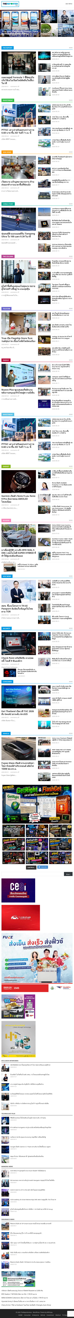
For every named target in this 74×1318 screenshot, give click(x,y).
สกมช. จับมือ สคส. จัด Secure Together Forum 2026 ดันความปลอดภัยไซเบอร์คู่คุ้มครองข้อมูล (62, 636)
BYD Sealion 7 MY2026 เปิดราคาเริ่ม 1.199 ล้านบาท (19, 1294)
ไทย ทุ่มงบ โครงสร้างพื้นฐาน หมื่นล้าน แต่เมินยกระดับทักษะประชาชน (61, 286)
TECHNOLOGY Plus (8, 1113)
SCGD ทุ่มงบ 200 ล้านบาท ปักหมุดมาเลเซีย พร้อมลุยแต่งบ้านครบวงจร (61, 194)
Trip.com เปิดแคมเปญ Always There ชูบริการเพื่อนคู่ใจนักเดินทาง (20, 32)
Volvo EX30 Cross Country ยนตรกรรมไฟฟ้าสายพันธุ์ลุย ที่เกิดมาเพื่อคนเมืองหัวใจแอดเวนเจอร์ (62, 528)
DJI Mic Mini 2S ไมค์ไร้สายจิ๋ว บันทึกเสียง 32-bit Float (62, 496)
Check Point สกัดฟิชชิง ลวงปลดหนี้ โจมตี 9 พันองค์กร (17, 659)
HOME (20, 1315)
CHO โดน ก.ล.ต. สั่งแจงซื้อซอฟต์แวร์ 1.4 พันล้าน (60, 118)
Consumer (27, 1315)
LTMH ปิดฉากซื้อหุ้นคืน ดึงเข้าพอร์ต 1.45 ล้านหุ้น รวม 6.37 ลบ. (61, 142)
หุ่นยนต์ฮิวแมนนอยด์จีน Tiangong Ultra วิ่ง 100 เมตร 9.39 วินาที (18, 235)
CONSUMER (7, 682)
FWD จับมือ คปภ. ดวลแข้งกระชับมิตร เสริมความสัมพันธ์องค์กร (30, 1252)
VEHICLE (6, 733)
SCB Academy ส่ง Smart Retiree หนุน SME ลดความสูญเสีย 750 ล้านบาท (33, 1199)
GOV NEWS (7, 576)
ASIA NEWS (7, 152)
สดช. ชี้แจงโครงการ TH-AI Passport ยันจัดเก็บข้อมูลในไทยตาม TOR (65, 18)
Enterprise (35, 1315)
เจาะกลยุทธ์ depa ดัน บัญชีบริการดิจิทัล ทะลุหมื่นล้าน (26, 1084)
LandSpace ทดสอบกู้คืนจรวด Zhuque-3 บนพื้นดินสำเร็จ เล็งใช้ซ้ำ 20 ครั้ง (61, 210)
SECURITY (6, 628)
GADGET (6, 466)
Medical (58, 1315)
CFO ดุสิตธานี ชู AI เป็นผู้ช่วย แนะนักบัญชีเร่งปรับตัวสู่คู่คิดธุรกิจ (61, 78)
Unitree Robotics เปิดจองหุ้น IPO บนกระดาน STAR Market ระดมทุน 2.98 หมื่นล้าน (62, 246)
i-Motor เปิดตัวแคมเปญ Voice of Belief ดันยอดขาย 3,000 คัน (22, 1290)
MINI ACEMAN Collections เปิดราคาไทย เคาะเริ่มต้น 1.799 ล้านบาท (24, 1298)
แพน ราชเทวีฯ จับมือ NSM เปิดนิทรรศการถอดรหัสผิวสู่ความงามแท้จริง (61, 688)
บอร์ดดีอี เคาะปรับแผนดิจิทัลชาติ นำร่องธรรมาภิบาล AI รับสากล (61, 583)
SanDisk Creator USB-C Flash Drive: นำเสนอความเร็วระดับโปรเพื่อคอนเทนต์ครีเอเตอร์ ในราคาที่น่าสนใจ (62, 541)
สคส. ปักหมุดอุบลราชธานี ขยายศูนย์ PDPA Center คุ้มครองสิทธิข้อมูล (62, 648)
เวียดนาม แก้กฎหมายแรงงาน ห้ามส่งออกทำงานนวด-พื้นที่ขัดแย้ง (17, 183)
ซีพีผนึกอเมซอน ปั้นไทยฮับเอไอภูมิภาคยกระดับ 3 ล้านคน (48, 19)
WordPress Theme (39, 1312)
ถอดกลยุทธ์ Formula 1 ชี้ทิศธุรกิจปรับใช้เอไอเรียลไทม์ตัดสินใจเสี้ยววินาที (17, 80)
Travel (5, 28)
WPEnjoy (49, 1312)
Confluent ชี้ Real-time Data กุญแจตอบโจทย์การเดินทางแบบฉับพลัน (62, 90)
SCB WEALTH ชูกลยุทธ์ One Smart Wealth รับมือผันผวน (28, 1171)
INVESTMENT (8, 100)
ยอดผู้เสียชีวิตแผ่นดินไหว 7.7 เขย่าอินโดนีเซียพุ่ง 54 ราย (61, 181)
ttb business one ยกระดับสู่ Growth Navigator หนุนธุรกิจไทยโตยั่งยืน (32, 1180)
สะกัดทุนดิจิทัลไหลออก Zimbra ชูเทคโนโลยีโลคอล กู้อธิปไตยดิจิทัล (31, 1094)
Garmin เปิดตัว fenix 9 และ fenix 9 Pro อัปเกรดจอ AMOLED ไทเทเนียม (18, 498)
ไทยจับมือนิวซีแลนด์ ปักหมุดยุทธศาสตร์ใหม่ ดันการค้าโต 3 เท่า (61, 606)
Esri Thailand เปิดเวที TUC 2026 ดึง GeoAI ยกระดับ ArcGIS (17, 713)
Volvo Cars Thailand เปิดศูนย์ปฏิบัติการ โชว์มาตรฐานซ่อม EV (62, 739)
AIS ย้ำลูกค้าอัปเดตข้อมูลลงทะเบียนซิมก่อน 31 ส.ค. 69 (60, 314)
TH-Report (65, 1315)
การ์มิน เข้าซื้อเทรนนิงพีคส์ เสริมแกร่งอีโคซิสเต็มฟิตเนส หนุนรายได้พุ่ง (62, 473)
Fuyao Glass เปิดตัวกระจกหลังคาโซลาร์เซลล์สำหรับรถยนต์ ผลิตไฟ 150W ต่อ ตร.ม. (17, 765)
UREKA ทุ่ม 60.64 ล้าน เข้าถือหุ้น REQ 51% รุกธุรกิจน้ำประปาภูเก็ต (62, 107)
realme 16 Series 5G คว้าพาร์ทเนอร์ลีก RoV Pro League (62, 337)
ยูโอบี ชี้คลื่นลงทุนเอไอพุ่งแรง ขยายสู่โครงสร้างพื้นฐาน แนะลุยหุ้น (18, 287)
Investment (50, 1315)
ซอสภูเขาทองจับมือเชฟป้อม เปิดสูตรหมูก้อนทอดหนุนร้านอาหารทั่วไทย (62, 711)
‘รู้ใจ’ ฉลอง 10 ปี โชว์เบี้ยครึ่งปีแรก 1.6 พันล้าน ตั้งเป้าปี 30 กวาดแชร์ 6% (32, 1243)
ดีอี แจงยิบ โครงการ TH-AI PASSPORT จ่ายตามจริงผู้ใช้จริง (62, 617)
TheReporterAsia (26, 1312)
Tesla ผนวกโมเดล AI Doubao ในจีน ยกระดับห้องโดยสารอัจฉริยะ (61, 763)
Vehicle (42, 1315)
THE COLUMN (8, 256)
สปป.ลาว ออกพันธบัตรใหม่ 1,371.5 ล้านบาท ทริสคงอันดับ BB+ (61, 170)
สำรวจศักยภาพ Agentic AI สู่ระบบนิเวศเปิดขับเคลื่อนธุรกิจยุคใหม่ (30, 1127)
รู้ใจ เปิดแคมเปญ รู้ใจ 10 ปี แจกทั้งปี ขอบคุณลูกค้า (26, 1233)
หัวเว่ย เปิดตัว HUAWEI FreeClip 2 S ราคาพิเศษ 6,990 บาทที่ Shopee (62, 485)
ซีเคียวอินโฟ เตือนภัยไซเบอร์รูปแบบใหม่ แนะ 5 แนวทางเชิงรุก (62, 660)
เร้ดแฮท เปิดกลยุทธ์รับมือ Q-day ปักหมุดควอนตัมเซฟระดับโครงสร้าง (27, 671)
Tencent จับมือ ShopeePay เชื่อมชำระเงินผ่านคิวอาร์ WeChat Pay (61, 234)
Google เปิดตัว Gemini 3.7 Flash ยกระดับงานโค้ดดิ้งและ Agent (30, 1147)
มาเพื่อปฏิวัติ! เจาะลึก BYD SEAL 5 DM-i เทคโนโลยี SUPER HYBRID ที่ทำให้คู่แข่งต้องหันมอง (18, 552)
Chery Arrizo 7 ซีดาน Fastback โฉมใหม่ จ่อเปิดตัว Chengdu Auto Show (26, 1305)
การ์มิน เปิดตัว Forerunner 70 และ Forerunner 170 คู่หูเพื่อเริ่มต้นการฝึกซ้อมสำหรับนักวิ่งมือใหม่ (62, 509)
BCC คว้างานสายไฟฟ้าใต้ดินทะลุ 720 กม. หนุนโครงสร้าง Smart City (61, 366)
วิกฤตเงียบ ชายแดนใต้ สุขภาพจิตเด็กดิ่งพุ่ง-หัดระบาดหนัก (61, 262)
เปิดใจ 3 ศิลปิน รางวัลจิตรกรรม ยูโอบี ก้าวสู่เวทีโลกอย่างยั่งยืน (29, 1103)
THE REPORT (7, 48)
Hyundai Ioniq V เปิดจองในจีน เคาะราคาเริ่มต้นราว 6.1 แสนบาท (23, 1301)
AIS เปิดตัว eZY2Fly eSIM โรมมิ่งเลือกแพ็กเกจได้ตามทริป (62, 326)
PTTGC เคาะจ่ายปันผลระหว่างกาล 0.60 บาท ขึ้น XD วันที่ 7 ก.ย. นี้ (17, 131)
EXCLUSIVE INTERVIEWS (9, 1061)
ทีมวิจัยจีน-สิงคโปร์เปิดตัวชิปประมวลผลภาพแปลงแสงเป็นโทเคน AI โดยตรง (62, 222)
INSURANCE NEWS (7, 1219)
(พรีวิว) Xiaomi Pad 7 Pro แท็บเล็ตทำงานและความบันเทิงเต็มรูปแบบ (61, 554)
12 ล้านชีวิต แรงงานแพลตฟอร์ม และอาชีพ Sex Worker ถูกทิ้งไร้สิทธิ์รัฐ (62, 274)
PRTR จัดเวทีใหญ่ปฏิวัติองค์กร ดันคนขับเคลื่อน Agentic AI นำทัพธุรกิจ (62, 298)
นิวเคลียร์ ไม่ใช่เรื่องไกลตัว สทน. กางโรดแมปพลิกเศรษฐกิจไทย (29, 1074)
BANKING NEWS (7, 1166)
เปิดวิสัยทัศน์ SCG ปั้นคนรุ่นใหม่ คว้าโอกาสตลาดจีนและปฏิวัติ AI (30, 1065)
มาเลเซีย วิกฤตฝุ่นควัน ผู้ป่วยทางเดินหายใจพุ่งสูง (62, 158)
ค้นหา (68, 874)
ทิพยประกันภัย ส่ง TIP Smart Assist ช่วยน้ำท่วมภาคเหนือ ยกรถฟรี (30, 1223)
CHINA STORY (8, 204)
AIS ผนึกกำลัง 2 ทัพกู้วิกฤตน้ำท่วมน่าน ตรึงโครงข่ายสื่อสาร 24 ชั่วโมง (62, 350)
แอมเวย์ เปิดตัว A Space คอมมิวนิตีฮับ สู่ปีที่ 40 (62, 699)
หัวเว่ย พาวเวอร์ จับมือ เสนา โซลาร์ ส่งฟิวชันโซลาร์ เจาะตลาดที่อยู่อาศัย (62, 390)
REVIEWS (6, 520)
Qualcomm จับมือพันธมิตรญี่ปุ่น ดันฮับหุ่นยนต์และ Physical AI (65, 31)
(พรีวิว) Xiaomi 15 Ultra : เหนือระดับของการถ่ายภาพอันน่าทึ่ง (28, 565)
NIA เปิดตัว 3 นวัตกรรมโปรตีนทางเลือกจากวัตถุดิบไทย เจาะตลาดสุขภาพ (48, 31)
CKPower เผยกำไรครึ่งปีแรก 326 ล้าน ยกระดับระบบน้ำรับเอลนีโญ (61, 378)
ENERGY (6, 360)
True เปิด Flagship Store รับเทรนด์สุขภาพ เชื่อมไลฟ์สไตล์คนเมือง (18, 340)
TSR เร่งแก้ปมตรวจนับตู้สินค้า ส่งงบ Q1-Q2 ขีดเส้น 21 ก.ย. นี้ (62, 129)
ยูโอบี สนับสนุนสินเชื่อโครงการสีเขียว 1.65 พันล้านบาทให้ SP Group (31, 1209)
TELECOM (6, 309)
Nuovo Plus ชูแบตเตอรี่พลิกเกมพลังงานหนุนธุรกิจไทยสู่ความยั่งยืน (17, 391)
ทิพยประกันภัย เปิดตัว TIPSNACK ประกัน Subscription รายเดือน (30, 1262)
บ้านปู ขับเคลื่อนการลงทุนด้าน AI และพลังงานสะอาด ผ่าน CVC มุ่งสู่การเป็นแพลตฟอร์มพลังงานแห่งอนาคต (62, 403)
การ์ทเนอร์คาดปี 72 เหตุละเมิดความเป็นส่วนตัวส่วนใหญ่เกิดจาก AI (61, 66)
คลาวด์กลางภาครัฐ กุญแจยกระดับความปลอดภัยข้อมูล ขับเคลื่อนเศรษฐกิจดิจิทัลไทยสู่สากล (62, 54)
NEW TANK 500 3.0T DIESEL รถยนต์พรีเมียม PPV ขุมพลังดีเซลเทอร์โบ (61, 751)
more (71, 48)
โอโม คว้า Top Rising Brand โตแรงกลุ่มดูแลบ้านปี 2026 (61, 723)
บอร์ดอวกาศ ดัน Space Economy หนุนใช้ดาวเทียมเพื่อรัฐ (28, 1137)
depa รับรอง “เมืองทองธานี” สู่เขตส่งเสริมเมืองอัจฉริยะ (27, 1156)
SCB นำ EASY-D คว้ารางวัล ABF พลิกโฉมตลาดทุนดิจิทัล (27, 1190)
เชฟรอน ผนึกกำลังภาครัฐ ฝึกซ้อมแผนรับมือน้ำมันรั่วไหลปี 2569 (61, 775)
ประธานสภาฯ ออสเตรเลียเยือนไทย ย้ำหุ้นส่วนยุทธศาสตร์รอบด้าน (61, 594)
